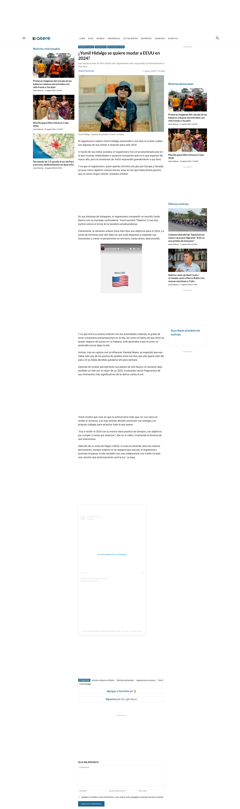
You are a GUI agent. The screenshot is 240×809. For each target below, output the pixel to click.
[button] (218, 38)
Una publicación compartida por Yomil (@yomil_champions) (112, 631)
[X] (103, 706)
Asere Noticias (38, 90)
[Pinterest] (109, 706)
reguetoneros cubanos (146, 680)
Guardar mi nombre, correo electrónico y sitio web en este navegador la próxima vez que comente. (122, 797)
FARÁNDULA (101, 47)
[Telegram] (121, 706)
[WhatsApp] (115, 706)
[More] (127, 706)
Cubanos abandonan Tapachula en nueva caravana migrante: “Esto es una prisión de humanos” (186, 237)
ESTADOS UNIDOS (86, 47)
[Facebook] (98, 706)
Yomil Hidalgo (85, 684)
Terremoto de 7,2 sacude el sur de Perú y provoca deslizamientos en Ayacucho (53, 163)
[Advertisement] (120, 17)
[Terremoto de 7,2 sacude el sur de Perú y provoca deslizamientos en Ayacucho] (53, 146)
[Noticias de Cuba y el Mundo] (41, 38)
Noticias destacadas (125, 680)
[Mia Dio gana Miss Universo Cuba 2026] (53, 107)
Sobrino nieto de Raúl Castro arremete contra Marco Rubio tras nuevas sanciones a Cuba (186, 278)
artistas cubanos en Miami (103, 680)
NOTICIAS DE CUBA (116, 47)
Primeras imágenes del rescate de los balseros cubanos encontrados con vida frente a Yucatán (52, 83)
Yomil (160, 680)
